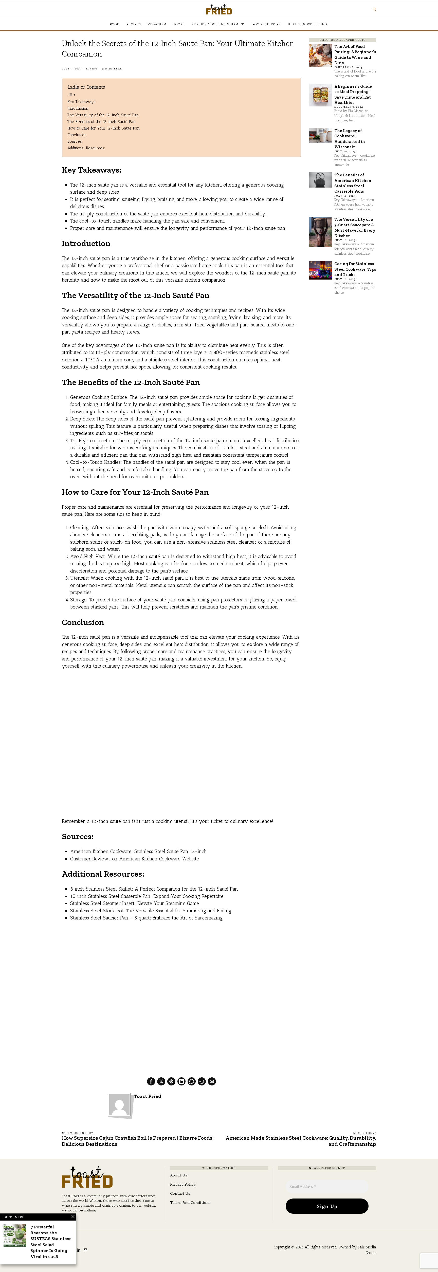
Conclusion (77, 134)
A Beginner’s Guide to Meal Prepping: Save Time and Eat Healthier (353, 94)
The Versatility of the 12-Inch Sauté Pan (103, 115)
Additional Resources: (86, 147)
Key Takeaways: (81, 101)
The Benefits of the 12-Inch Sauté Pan (101, 121)
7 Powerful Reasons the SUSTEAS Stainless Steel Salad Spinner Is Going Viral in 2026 (50, 1241)
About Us (178, 1175)
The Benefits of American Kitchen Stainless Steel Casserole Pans (352, 183)
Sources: (75, 141)
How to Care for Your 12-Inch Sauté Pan (103, 128)
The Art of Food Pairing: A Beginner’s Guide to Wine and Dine (355, 54)
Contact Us (180, 1193)
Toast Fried (147, 1096)
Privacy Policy (183, 1184)
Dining (92, 68)
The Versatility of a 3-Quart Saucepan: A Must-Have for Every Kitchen (354, 227)
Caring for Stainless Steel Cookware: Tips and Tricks (355, 269)
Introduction (77, 108)
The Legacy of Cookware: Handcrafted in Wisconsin (349, 138)
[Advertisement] (181, 711)
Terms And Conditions (190, 1202)
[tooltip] (151, 1081)
